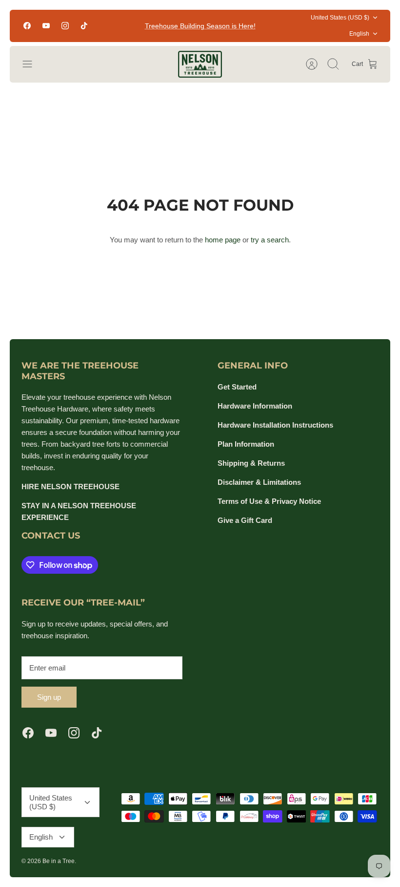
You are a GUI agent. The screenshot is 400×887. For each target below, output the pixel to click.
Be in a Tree (58, 861)
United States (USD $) (340, 17)
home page (222, 240)
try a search (270, 240)
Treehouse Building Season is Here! (200, 26)
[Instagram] (65, 26)
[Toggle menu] (32, 64)
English (359, 33)
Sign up (49, 697)
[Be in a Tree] (200, 64)
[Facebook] (27, 26)
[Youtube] (46, 26)
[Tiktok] (84, 26)
